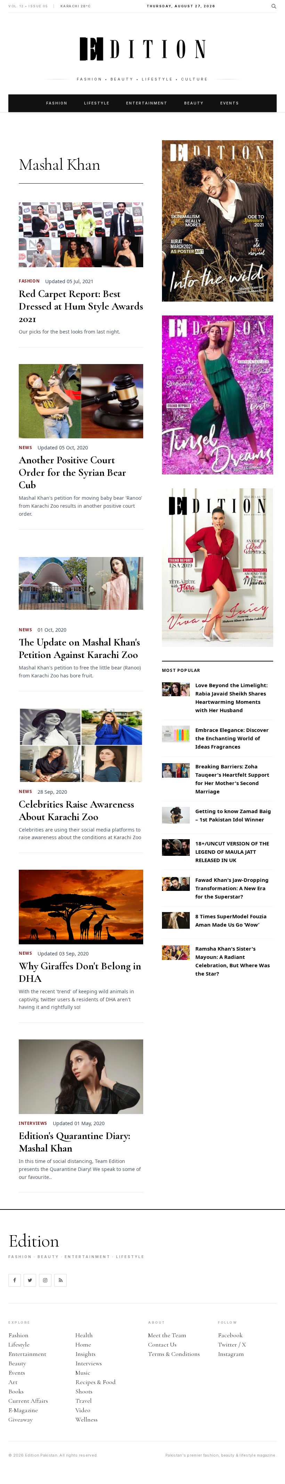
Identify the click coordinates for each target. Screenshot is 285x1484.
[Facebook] (14, 1280)
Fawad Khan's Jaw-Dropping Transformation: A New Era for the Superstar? (232, 888)
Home (83, 1344)
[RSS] (60, 1280)
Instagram (231, 1354)
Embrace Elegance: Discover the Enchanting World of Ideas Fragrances (232, 738)
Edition (33, 1241)
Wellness (86, 1419)
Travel (83, 1401)
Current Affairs (28, 1401)
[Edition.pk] (142, 48)
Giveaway (20, 1419)
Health (84, 1335)
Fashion (56, 103)
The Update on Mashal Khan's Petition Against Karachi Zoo (79, 648)
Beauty (194, 103)
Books (16, 1391)
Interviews (88, 1363)
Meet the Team (167, 1335)
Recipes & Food (95, 1382)
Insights (85, 1354)
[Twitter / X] (30, 1280)
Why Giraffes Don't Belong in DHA (80, 972)
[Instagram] (45, 1280)
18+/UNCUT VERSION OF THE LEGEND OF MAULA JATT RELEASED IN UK (232, 851)
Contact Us (162, 1344)
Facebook (230, 1335)
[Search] (274, 6)
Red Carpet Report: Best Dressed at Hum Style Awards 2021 (81, 306)
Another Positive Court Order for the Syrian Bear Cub (72, 472)
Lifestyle (96, 103)
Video (82, 1410)
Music (82, 1372)
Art (12, 1382)
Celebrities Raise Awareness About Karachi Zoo (76, 810)
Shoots (83, 1391)
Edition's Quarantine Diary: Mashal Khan (74, 1142)
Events (229, 103)
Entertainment (147, 103)
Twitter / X (232, 1344)
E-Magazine (23, 1410)
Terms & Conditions (174, 1354)
